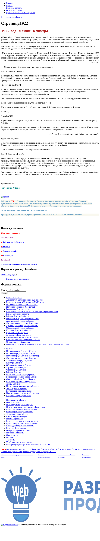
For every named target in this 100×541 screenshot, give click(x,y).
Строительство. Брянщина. (18, 342)
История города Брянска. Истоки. (21, 351)
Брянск (9, 5)
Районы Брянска (13, 372)
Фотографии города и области (19, 412)
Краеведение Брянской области (20, 426)
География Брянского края (18, 430)
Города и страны (13, 402)
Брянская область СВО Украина (20, 12)
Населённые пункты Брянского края (22, 318)
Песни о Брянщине (14, 419)
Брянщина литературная (17, 332)
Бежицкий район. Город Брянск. (20, 374)
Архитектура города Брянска (19, 360)
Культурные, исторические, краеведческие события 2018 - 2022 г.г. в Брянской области (41, 215)
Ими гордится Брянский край (19, 405)
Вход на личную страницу (18, 279)
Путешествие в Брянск (16, 400)
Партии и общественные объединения (23, 393)
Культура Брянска (14, 363)
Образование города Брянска (19, 365)
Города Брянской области (17, 314)
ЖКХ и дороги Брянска (16, 388)
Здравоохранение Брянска (17, 367)
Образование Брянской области (20, 328)
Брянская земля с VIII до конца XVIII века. (25, 302)
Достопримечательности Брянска (21, 358)
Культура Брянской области (18, 330)
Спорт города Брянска (16, 370)
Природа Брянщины (15, 433)
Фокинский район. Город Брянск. (21, 381)
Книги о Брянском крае (16, 416)
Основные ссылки (14, 10)
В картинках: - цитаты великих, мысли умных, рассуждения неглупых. (38, 344)
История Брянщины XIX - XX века (22, 304)
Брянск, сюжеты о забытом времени (22, 421)
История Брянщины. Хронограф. (21, 307)
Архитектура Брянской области (20, 321)
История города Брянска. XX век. (21, 353)
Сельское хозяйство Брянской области (23, 340)
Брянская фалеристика (16, 428)
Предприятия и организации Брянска (22, 386)
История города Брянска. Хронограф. (23, 356)
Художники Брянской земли (18, 335)
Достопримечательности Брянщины (22, 323)
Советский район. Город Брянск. (20, 379)
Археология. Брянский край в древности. (24, 300)
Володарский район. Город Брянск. (22, 377)
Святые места (12, 435)
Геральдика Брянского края (18, 309)
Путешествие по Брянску (12, 17)
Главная (9, 3)
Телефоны (10, 440)
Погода (9, 437)
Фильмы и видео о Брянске (18, 414)
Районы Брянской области (18, 316)
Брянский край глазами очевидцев (21, 423)
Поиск (4, 290)
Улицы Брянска (13, 384)
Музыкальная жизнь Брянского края (22, 337)
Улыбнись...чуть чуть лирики (19, 442)
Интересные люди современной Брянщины (25, 407)
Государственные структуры (19, 391)
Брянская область (14, 8)
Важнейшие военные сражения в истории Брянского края (32, 311)
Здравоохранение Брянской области (22, 325)
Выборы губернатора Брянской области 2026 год (28, 444)
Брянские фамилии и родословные (21, 409)
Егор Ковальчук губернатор (18, 395)
